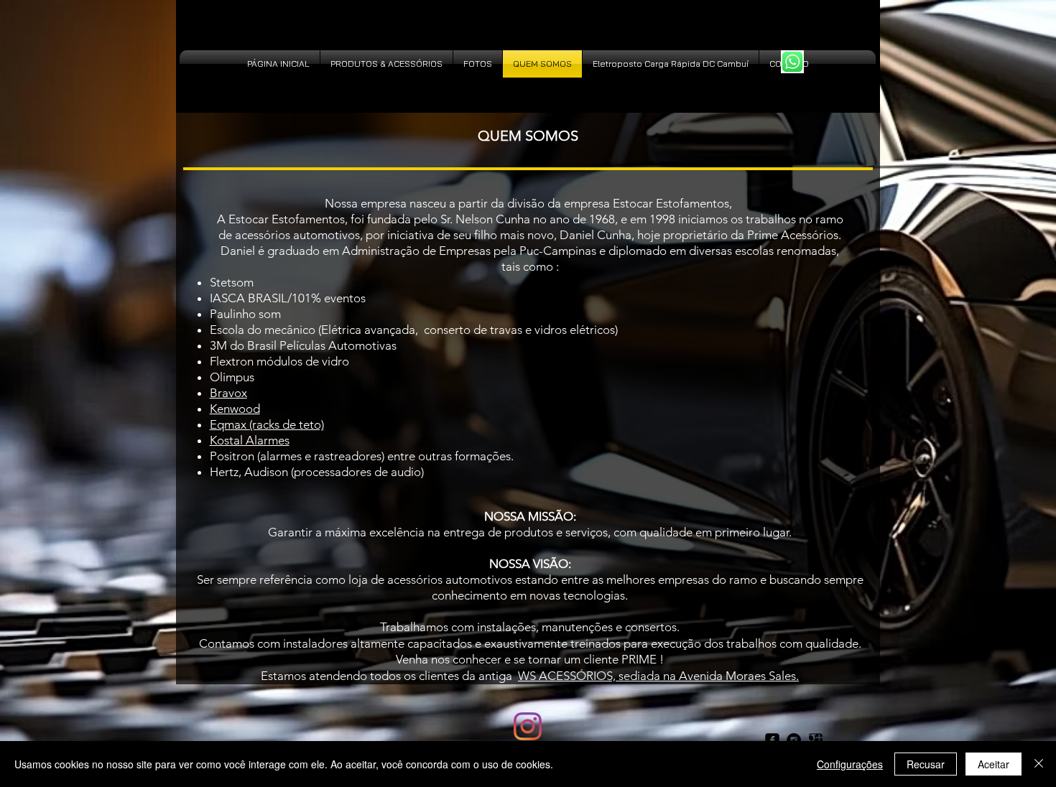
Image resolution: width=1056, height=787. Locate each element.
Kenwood (235, 408)
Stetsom (232, 282)
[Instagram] (528, 726)
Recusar (926, 764)
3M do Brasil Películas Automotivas (304, 345)
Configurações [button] (850, 764)
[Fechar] (1038, 764)
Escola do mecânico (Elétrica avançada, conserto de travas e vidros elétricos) (414, 329)
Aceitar (993, 764)
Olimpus (232, 377)
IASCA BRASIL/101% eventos (288, 298)
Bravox (228, 393)
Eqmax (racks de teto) (267, 424)
